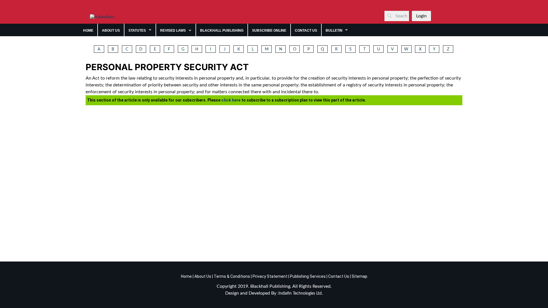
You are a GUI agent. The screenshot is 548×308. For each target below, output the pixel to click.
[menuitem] (88, 30)
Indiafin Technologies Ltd (300, 293)
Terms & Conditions (232, 276)
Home (186, 276)
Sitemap (359, 276)
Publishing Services (307, 276)
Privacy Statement (269, 276)
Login (421, 16)
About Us (202, 276)
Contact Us (338, 276)
